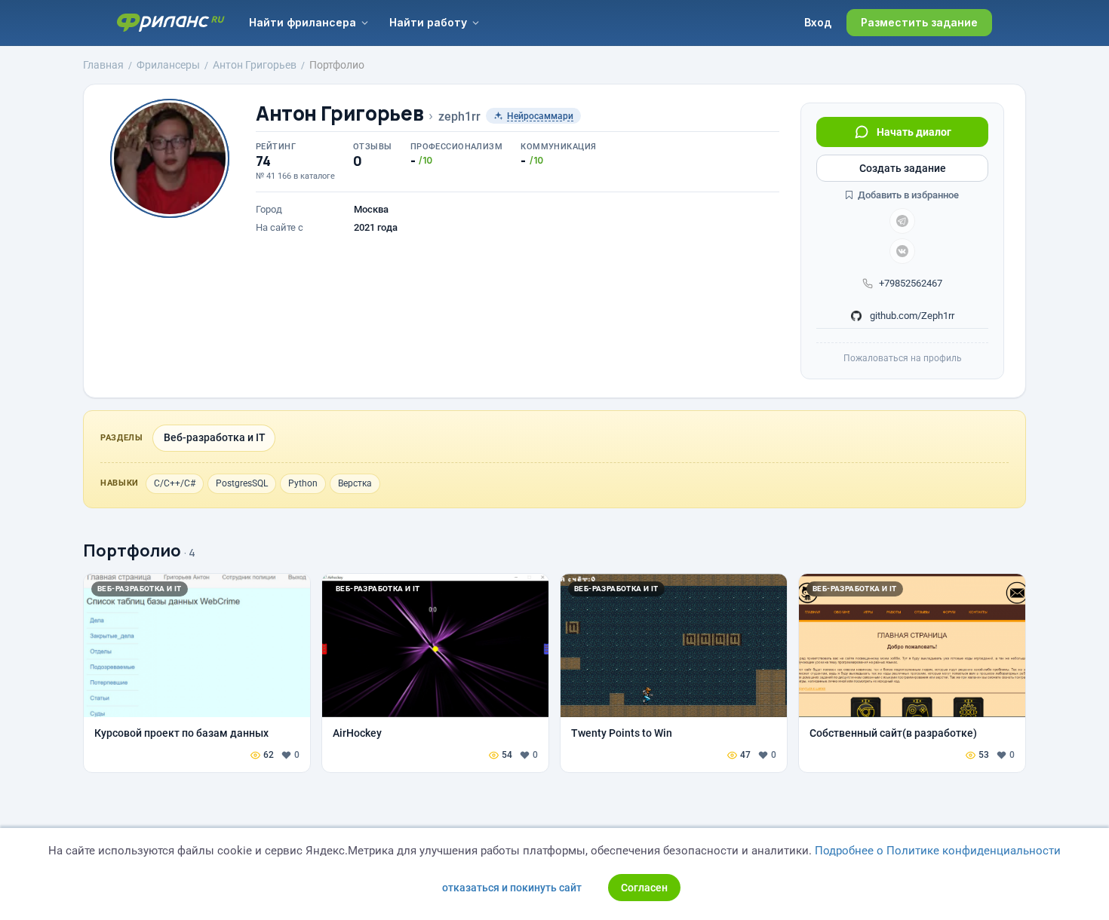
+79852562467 (910, 283)
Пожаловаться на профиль (902, 358)
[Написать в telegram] (902, 221)
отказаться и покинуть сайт (512, 888)
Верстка (355, 483)
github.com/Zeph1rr (911, 315)
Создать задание (902, 168)
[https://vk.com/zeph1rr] (902, 251)
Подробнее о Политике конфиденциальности (938, 850)
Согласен (644, 888)
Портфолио (132, 550)
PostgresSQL (242, 483)
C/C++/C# (174, 483)
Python (303, 483)
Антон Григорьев (339, 113)
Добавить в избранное (907, 195)
